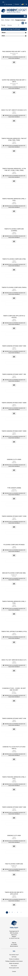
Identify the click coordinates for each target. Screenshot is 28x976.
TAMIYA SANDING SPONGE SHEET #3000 (14, 431)
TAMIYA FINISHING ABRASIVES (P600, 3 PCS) (14, 199)
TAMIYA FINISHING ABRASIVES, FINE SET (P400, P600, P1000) (14, 139)
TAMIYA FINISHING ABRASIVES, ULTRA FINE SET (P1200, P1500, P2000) (14, 169)
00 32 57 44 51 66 (15, 938)
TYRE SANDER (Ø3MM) (14, 488)
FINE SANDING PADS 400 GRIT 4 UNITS (14, 51)
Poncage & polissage (20, 20)
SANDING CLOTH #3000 (14, 459)
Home (2, 20)
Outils (12, 20)
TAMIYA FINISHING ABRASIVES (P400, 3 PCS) (14, 602)
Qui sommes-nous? (14, 954)
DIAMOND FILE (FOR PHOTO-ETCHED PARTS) (14, 747)
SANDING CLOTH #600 (14, 835)
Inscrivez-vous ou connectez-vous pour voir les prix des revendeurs (14, 58)
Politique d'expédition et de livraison (14, 961)
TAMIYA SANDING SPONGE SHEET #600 (14, 346)
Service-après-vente (14, 967)
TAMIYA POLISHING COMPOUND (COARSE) (14, 229)
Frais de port (14, 965)
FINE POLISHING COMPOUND (14, 864)
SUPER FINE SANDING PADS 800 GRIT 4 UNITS (14, 80)
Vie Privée (14, 956)
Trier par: (3, 25)
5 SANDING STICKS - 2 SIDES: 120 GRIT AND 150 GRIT (14, 689)
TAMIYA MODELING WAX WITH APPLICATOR (14, 893)
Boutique (7, 20)
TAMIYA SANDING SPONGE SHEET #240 (14, 807)
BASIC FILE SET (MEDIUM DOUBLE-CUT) (14, 660)
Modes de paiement (14, 963)
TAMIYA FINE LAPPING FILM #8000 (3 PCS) (14, 631)
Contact (14, 971)
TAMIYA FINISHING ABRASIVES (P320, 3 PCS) (14, 778)
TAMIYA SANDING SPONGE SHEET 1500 (14, 374)
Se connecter (9, 4)
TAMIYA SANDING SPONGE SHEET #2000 (14, 402)
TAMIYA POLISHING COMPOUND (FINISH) (14, 287)
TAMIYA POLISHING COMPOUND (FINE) (14, 259)
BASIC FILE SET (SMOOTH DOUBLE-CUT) (14, 110)
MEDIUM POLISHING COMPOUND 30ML (14, 573)
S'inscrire (17, 4)
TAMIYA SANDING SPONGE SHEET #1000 (14, 516)
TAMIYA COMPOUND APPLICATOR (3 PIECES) (14, 316)
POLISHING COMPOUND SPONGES (14, 544)
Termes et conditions (14, 959)
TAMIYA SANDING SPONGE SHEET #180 (14, 718)
